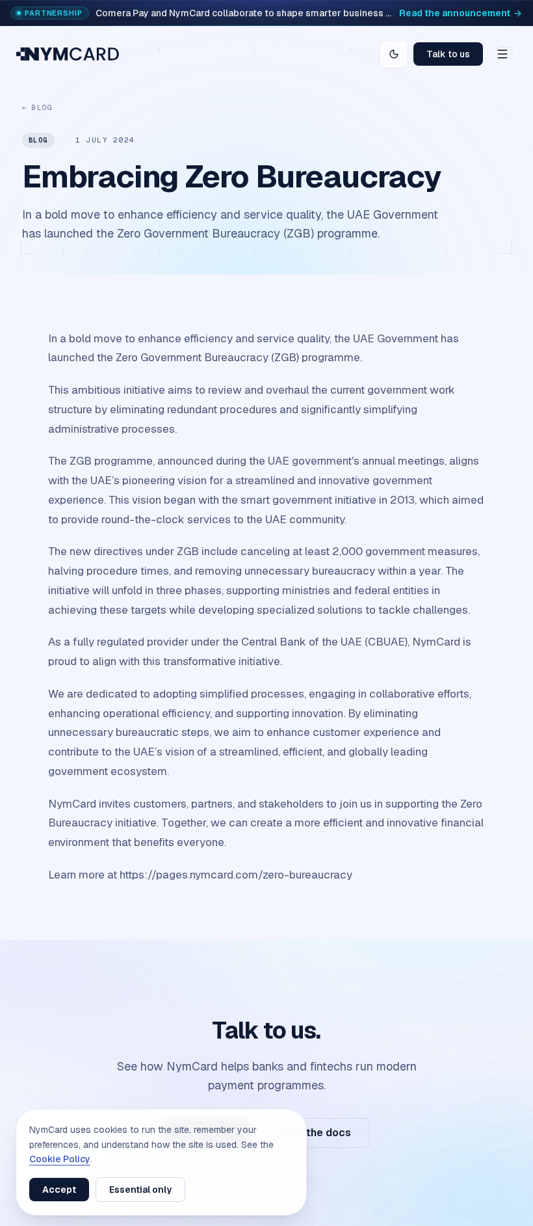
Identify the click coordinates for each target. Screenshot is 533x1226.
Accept (59, 1189)
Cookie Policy (59, 1159)
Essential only (140, 1189)
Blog (37, 107)
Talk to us (448, 54)
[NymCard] (67, 54)
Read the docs (314, 1132)
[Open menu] (502, 54)
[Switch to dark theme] (394, 54)
